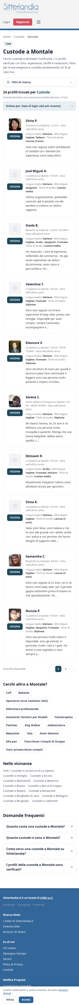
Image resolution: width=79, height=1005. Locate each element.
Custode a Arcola (41, 775)
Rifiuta (10, 999)
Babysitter (13, 733)
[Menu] (38, 22)
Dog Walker (32, 725)
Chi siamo (9, 948)
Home (7, 36)
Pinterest (38, 905)
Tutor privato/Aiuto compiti (24, 749)
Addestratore (56, 725)
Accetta (26, 999)
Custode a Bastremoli (16, 781)
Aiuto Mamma (49, 733)
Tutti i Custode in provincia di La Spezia (28, 770)
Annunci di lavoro (14, 932)
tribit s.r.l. (46, 898)
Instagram (24, 905)
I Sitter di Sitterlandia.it (18, 921)
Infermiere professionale (22, 709)
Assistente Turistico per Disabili (26, 717)
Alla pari (11, 741)
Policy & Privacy (13, 964)
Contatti (8, 970)
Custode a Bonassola (42, 791)
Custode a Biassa (14, 786)
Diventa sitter (11, 926)
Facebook (9, 905)
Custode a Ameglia (15, 775)
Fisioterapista (64, 717)
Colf (8, 693)
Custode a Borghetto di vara (21, 796)
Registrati (22, 22)
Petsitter (11, 725)
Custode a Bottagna (54, 796)
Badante (23, 693)
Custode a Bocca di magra (45, 786)
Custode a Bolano (14, 791)
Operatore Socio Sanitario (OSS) (27, 701)
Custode (19, 36)
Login (6, 22)
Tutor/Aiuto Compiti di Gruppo (44, 741)
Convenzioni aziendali (17, 986)
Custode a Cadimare (45, 801)
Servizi (7, 959)
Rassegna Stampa (14, 953)
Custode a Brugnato (16, 801)
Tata (29, 733)
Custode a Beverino (46, 781)
